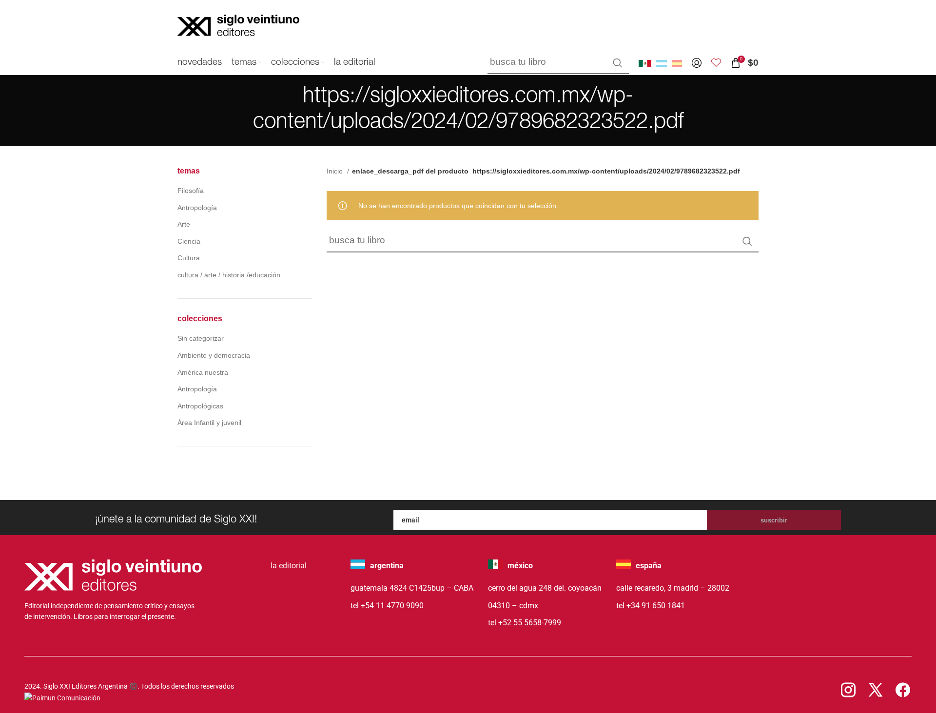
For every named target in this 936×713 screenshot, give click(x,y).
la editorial (289, 565)
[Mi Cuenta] (696, 63)
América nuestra (202, 372)
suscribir (773, 520)
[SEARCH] (617, 63)
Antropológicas (200, 406)
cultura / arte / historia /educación (228, 275)
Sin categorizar (200, 338)
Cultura (188, 258)
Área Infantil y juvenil (209, 422)
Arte (183, 224)
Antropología (197, 208)
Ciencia (188, 241)
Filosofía (190, 190)
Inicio (336, 171)
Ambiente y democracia (213, 355)
